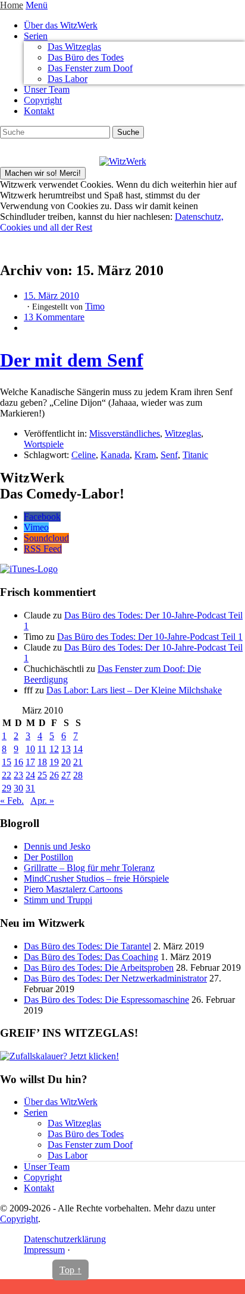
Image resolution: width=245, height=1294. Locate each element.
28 (78, 775)
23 (18, 775)
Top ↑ (70, 1270)
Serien (36, 36)
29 (6, 788)
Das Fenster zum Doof (90, 68)
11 (41, 749)
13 (66, 749)
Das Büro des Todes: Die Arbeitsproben (99, 967)
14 (78, 749)
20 (66, 762)
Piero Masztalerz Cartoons (73, 889)
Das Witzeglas (74, 47)
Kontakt (39, 111)
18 (42, 762)
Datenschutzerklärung (65, 1239)
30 (18, 788)
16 (18, 762)
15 (6, 762)
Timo (95, 306)
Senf (169, 455)
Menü (37, 5)
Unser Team (47, 89)
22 (6, 775)
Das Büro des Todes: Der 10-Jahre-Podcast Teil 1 (150, 637)
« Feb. (12, 801)
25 (42, 775)
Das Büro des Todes (86, 57)
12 (54, 749)
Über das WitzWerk (61, 25)
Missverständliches (124, 433)
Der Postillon (48, 857)
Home (11, 5)
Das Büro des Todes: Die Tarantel (87, 946)
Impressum (44, 1250)
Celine (83, 455)
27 (66, 775)
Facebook (42, 517)
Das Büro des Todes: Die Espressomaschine (106, 1000)
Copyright (43, 100)
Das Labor (67, 79)
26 (54, 775)
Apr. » (42, 801)
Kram (145, 455)
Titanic (195, 455)
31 (30, 788)
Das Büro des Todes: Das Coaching (91, 957)
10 (30, 749)
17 (30, 762)
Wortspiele (44, 444)
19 (54, 762)
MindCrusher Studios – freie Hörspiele (96, 878)
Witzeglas (183, 433)
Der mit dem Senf (71, 360)
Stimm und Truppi (58, 900)
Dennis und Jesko (57, 846)
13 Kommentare (54, 317)
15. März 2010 (51, 296)
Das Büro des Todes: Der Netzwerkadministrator (115, 978)
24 (30, 775)
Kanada (115, 455)
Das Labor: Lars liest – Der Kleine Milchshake (134, 690)
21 (78, 762)
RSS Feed (43, 549)
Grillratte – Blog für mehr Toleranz (89, 868)
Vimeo (36, 527)
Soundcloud (46, 538)
